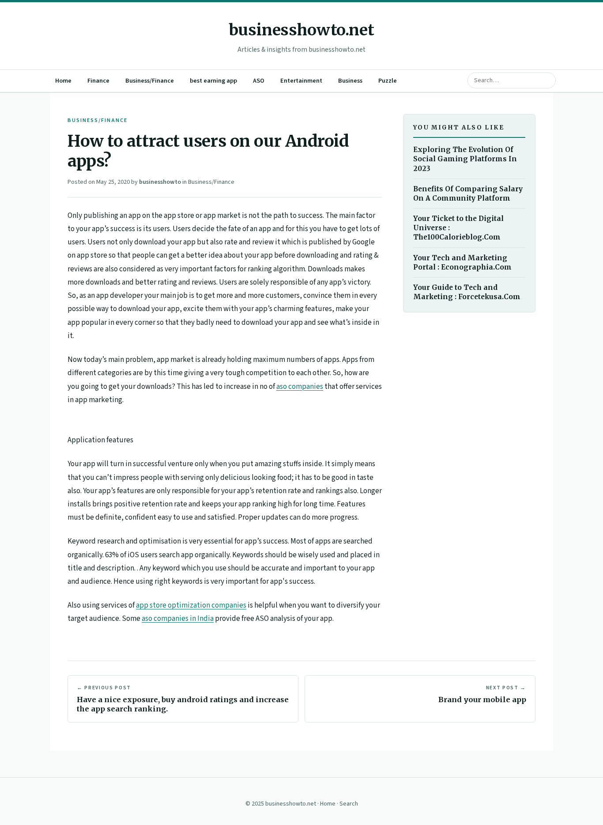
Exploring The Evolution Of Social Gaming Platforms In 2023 (465, 158)
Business (350, 80)
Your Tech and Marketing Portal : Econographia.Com (462, 262)
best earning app (213, 80)
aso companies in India (178, 618)
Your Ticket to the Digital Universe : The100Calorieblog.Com (458, 227)
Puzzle (387, 80)
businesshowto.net (301, 30)
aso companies (299, 386)
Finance (98, 80)
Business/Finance (149, 80)
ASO (258, 80)
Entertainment (301, 80)
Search (348, 803)
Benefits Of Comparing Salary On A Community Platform (468, 193)
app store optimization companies (191, 605)
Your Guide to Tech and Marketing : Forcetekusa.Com (466, 292)
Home (63, 80)
